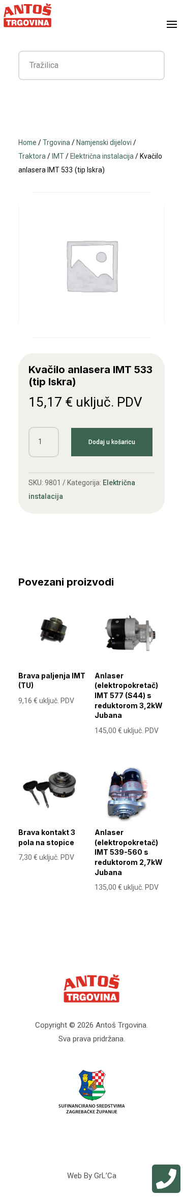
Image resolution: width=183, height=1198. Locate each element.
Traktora (32, 156)
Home (27, 142)
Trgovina (56, 142)
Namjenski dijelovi (104, 142)
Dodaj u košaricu (111, 442)
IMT (58, 156)
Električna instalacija (102, 156)
